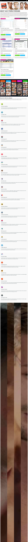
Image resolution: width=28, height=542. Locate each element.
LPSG (16, 48)
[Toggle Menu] (26, 0)
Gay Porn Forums (3, 18)
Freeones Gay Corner (5, 28)
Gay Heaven (3, 48)
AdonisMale (17, 28)
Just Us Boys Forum (5, 69)
